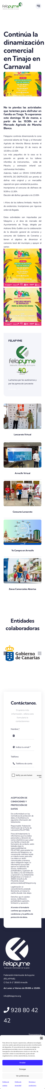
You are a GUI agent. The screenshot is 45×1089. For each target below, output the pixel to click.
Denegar (22, 1069)
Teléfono (15, 756)
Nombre (15, 729)
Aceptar (22, 1063)
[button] (41, 1038)
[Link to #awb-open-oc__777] (38, 6)
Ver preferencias (22, 1076)
